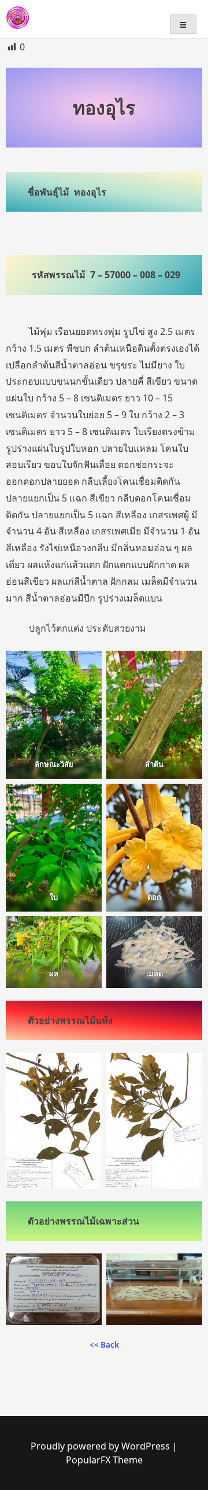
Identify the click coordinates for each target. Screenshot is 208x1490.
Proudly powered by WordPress (101, 1446)
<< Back (104, 1345)
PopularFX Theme (104, 1460)
